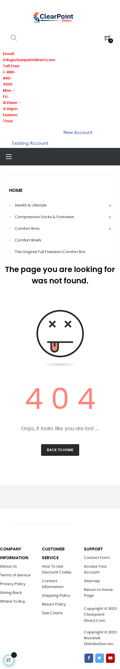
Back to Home (60, 450)
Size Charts (52, 613)
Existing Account (30, 143)
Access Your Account (95, 569)
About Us (8, 567)
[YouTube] (110, 658)
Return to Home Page (98, 593)
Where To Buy (12, 601)
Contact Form (97, 558)
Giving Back (11, 593)
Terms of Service (15, 575)
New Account (77, 132)
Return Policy (54, 604)
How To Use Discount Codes (56, 569)
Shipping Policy (56, 596)
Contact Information (52, 584)
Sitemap (92, 581)
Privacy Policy (12, 584)
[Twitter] (99, 658)
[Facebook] (88, 658)
